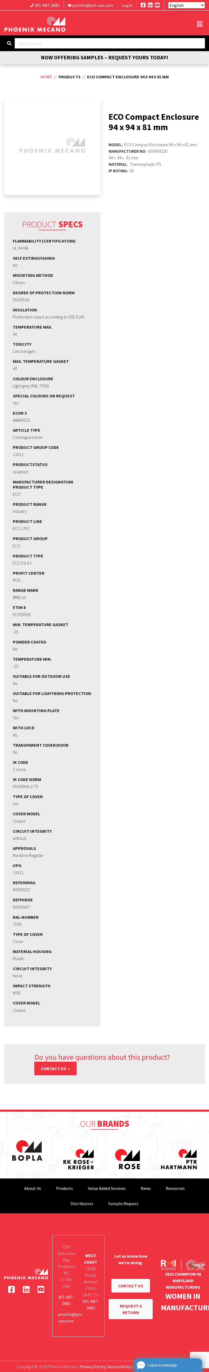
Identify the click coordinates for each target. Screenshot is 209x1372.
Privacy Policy (93, 1366)
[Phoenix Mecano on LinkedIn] (150, 5)
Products (64, 1188)
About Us (32, 1188)
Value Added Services (107, 1188)
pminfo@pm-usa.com (92, 5)
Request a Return (131, 1309)
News (146, 1188)
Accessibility (119, 1366)
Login (127, 5)
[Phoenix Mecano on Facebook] (143, 5)
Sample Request (123, 1203)
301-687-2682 (47, 5)
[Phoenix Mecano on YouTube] (157, 5)
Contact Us (54, 1068)
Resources (175, 1188)
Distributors (81, 1203)
